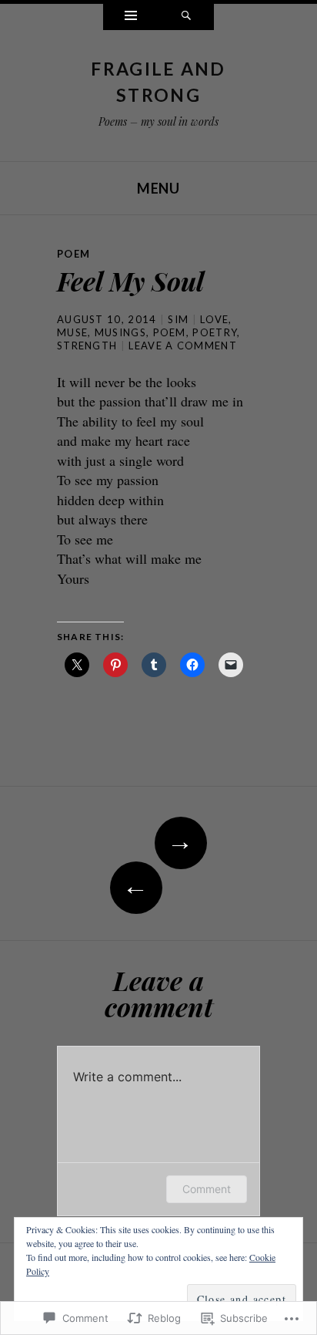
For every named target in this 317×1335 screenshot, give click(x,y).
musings (120, 332)
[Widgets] (130, 17)
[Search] (186, 17)
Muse (72, 332)
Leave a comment (182, 345)
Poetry (214, 332)
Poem (73, 254)
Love (214, 319)
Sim (178, 319)
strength (87, 345)
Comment (206, 1188)
